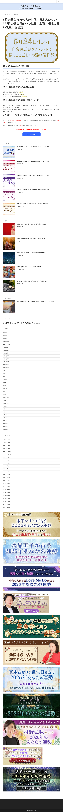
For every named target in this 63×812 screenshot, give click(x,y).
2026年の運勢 (6, 344)
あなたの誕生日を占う (31, 134)
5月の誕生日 (16, 14)
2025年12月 (6, 439)
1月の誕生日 (6, 341)
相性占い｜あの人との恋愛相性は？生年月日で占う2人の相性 (31, 224)
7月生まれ (5, 423)
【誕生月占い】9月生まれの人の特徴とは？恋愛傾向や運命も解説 (32, 204)
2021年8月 (5, 483)
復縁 (4, 376)
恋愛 (4, 373)
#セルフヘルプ (18, 323)
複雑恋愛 (5, 379)
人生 (4, 370)
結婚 (4, 391)
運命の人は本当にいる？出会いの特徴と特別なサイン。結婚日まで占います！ (35, 301)
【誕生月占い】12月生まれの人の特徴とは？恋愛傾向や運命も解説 (33, 161)
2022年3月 (5, 463)
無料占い (5, 388)
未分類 (4, 382)
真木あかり (5, 385)
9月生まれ (5, 429)
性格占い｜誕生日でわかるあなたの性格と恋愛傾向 (29, 266)
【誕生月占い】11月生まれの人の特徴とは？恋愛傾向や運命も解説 (33, 175)
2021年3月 (5, 492)
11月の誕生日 (6, 335)
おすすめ (38, 323)
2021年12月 (6, 472)
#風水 (34, 323)
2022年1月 (5, 469)
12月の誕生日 (6, 338)
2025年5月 (5, 448)
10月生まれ (6, 397)
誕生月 (4, 394)
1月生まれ (5, 406)
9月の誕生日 (6, 368)
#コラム (7, 322)
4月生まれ (5, 415)
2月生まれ (5, 409)
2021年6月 (5, 489)
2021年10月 (6, 478)
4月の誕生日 (6, 353)
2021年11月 (6, 475)
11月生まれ (6, 400)
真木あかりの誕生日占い (32, 6)
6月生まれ (5, 421)
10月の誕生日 (6, 332)
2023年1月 (5, 460)
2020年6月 (5, 498)
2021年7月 (5, 486)
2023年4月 (5, 451)
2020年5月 (5, 501)
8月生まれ (5, 426)
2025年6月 (5, 445)
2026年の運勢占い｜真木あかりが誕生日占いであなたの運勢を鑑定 (33, 147)
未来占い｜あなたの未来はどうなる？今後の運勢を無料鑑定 (31, 252)
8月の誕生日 (6, 365)
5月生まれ (5, 418)
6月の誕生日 (6, 359)
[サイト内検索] (58, 2)
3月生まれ (5, 412)
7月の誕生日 (6, 362)
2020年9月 (5, 495)
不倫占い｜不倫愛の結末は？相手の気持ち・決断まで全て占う (32, 238)
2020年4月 (5, 504)
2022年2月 (5, 466)
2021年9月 (5, 480)
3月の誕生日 (6, 350)
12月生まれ (6, 403)
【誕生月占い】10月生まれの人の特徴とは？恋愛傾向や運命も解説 (33, 189)
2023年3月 (5, 454)
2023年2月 (5, 457)
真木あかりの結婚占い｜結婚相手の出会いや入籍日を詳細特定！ (32, 281)
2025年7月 (5, 442)
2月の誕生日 (6, 347)
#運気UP (29, 322)
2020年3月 (5, 507)
